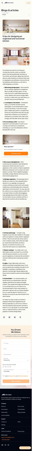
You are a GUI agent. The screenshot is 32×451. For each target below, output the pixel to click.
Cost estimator (21, 409)
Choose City (5, 358)
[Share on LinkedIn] (9, 317)
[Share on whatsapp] (14, 317)
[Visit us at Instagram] (8, 445)
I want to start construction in (8, 369)
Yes (6, 366)
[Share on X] (20, 317)
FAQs (19, 421)
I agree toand (16, 376)
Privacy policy (21, 431)
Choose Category (5, 12)
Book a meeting (26, 447)
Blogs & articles (21, 412)
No (10, 366)
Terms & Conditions (23, 376)
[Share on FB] (4, 317)
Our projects (4, 409)
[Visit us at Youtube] (2, 445)
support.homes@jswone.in (7, 437)
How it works (21, 406)
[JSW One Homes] (9, 2)
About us (3, 406)
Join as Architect (5, 415)
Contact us (4, 421)
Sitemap (3, 424)
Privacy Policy (12, 376)
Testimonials (4, 412)
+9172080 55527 (5, 439)
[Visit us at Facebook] (5, 445)
